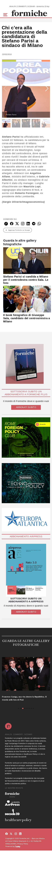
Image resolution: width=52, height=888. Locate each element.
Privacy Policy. (22, 844)
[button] (5, 14)
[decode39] (26, 812)
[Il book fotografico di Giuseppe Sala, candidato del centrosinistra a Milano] (27, 299)
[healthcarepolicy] (26, 820)
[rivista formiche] (26, 570)
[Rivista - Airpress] (26, 803)
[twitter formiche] (11, 834)
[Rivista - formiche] (26, 794)
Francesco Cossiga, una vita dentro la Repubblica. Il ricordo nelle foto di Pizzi (24, 698)
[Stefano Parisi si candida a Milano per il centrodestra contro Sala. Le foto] (27, 260)
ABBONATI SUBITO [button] (26, 407)
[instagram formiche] (15, 834)
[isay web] (17, 846)
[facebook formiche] (6, 834)
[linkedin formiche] (20, 834)
